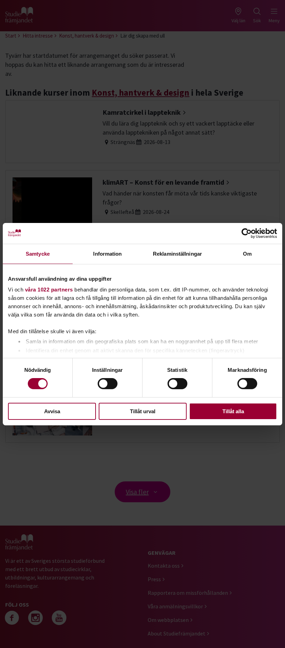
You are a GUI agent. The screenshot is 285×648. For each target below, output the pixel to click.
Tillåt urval (142, 411)
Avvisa (52, 411)
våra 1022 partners (49, 290)
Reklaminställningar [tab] (177, 253)
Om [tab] (247, 253)
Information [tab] (107, 253)
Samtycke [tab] (38, 253)
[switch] (107, 383)
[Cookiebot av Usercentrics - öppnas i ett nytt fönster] (246, 233)
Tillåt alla (233, 411)
